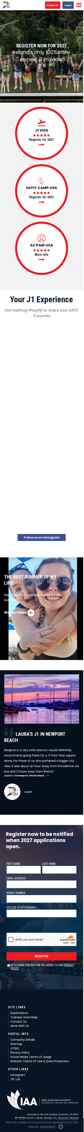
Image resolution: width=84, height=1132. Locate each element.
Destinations (19, 1013)
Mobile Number (16, 893)
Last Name (49, 863)
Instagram (17, 1075)
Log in (68, 5)
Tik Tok (15, 1079)
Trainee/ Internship (24, 1017)
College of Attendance (21, 907)
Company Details (22, 1040)
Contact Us (18, 1022)
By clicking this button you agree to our (42, 967)
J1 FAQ (14, 1048)
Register (52, 5)
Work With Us (19, 1026)
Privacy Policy (20, 1053)
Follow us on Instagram (42, 537)
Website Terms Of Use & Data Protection (39, 1061)
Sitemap (16, 1044)
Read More (47, 1127)
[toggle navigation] (79, 5)
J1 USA (6, 5)
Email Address (16, 878)
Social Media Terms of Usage (31, 1057)
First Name (14, 863)
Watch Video (15, 612)
